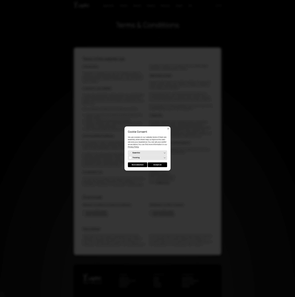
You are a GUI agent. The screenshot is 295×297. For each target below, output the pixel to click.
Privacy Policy (133, 147)
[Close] (168, 128)
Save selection (138, 165)
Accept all (157, 165)
